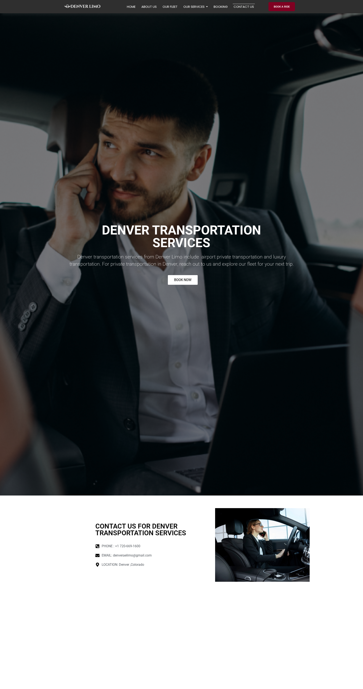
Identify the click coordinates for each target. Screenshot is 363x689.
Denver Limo (168, 257)
